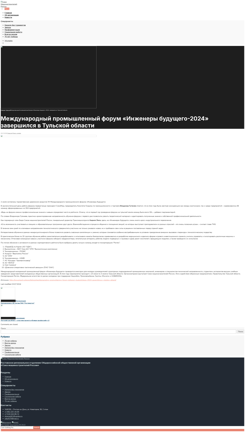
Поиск (3, 328)
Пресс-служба (17, 133)
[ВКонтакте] (6, 422)
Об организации (12, 15)
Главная (8, 13)
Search (36, 427)
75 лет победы (11, 37)
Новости (8, 17)
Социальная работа (13, 32)
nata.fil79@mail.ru (12, 418)
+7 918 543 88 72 (12, 414)
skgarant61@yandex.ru (13, 416)
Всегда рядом (11, 34)
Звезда (8, 27)
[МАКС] (15, 422)
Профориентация (12, 30)
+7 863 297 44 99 (12, 412)
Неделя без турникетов (15, 25)
